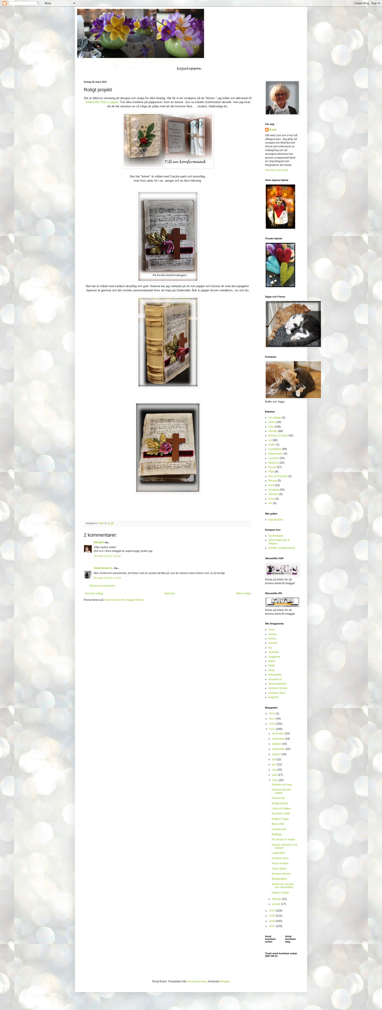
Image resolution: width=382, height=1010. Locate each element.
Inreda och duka (278, 435)
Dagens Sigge (280, 818)
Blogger (225, 981)
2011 (272, 729)
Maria (271, 661)
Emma (272, 638)
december (278, 733)
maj (274, 769)
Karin (272, 129)
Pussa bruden (280, 863)
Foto (271, 426)
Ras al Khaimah (278, 476)
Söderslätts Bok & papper (101, 102)
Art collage (274, 417)
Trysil (271, 498)
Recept (272, 480)
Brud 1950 (278, 824)
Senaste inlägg (94, 593)
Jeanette (273, 652)
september (279, 749)
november (278, 738)
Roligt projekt (280, 803)
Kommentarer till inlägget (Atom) (124, 599)
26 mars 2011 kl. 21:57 (107, 556)
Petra (271, 670)
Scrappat (273, 489)
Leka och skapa (281, 808)
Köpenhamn (275, 453)
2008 (272, 921)
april (275, 774)
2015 (272, 713)
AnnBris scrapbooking (281, 547)
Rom (271, 485)
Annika (272, 634)
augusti (277, 754)
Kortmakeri (274, 449)
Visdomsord (279, 829)
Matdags (277, 834)
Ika (270, 647)
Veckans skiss (276, 692)
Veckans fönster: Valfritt (281, 791)
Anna (271, 629)
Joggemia (274, 656)
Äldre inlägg (243, 593)
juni (274, 764)
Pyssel (272, 467)
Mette (271, 665)
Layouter (273, 458)
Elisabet (99, 542)
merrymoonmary (197, 981)
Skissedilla (274, 674)
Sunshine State (281, 813)
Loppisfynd (278, 852)
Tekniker (273, 494)
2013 (272, 718)
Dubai (272, 422)
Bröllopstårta (279, 878)
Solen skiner (279, 868)
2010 (272, 910)
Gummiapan (275, 535)
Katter (271, 444)
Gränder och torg (282, 784)
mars (275, 780)
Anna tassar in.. (103, 568)
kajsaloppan (275, 519)
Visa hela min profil (276, 170)
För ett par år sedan (283, 839)
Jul (270, 440)
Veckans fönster (277, 688)
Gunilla (272, 643)
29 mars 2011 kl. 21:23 (107, 578)
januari (276, 904)
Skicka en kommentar (102, 585)
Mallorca (273, 462)
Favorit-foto (278, 798)
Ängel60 (273, 697)
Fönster (272, 431)
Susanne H (275, 679)
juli (274, 759)
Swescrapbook (277, 683)
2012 (272, 723)
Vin (270, 503)
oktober (277, 743)
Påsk (271, 471)
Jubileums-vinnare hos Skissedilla (283, 886)
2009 (272, 915)
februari (277, 899)
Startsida (169, 593)
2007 (272, 926)
